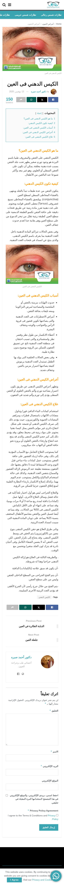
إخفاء (39, 113)
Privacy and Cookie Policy (45, 879)
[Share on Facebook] (53, 99)
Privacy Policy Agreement (43, 810)
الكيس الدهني (44, 597)
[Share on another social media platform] (21, 99)
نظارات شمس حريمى (25, 15)
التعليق (53, 710)
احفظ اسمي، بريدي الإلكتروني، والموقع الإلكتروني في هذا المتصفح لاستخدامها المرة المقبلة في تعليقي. (34, 799)
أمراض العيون (47, 24)
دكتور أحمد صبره (38, 91)
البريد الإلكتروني (49, 766)
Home (59, 24)
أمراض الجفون (34, 24)
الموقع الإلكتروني (50, 780)
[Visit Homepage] (53, 5)
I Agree (14, 880)
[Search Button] (4, 5)
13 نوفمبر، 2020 (16, 91)
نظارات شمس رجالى (51, 15)
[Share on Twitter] (42, 99)
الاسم (54, 751)
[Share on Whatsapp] (31, 99)
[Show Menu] (9, 5)
